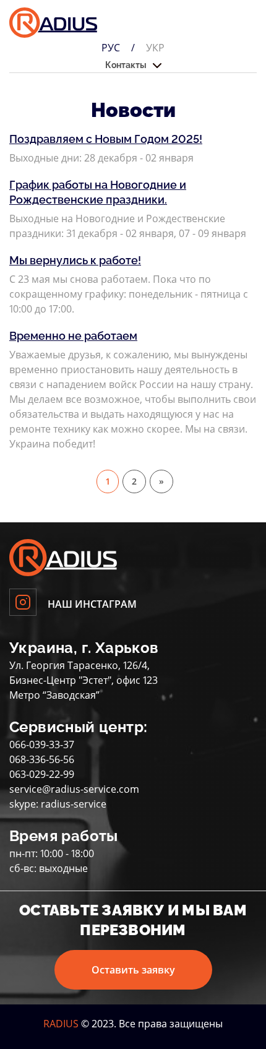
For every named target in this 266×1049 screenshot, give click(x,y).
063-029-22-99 (41, 774)
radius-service (73, 804)
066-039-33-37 (41, 744)
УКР (155, 47)
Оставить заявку (133, 970)
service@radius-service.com (74, 789)
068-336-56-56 (41, 759)
